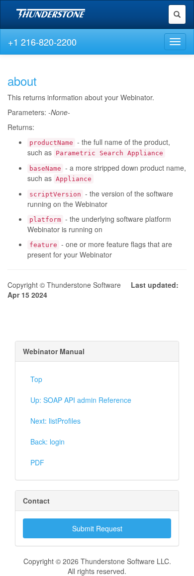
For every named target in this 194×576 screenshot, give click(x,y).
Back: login (47, 442)
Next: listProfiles (55, 421)
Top (36, 379)
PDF (37, 462)
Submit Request (97, 528)
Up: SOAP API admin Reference (80, 400)
